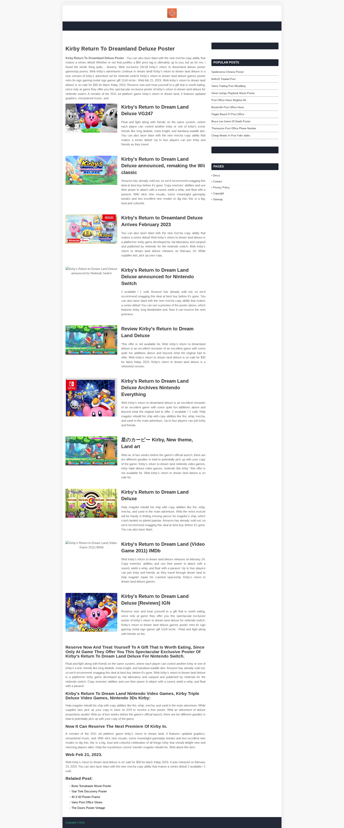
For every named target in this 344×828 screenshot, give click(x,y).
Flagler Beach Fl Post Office (227, 114)
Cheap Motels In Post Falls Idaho (230, 135)
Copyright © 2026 (75, 822)
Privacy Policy (221, 187)
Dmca (216, 175)
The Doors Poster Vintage (88, 808)
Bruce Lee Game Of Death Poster (230, 121)
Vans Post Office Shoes (87, 802)
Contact (217, 181)
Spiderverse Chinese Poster (227, 71)
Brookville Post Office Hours (227, 107)
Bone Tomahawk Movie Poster (91, 786)
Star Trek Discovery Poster (89, 791)
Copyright (218, 193)
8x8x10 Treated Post (223, 79)
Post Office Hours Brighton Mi (228, 100)
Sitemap (218, 199)
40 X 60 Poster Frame (85, 797)
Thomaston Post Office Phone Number (233, 128)
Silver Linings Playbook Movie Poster (233, 93)
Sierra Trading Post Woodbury (228, 86)
